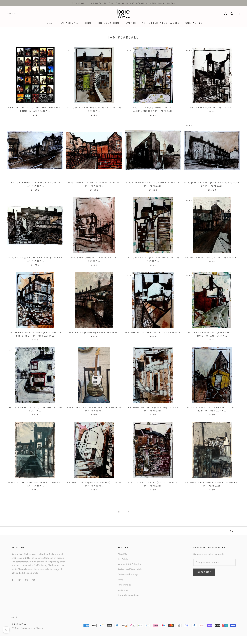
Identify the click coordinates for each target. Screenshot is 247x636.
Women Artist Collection (129, 564)
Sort (234, 530)
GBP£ (10, 13)
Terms (120, 579)
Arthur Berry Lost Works (160, 23)
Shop (88, 23)
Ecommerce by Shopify (32, 628)
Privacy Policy (124, 584)
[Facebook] (12, 580)
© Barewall (18, 624)
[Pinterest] (33, 580)
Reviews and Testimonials (130, 569)
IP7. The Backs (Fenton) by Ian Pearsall (152, 332)
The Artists (123, 559)
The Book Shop (109, 23)
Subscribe (204, 572)
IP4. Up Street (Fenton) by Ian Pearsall (212, 257)
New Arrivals (68, 23)
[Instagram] (26, 580)
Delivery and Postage (128, 574)
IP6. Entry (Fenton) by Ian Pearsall (94, 332)
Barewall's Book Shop (128, 595)
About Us (122, 554)
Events (131, 23)
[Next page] (137, 511)
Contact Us (193, 23)
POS (13, 628)
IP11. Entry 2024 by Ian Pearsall (212, 107)
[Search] (232, 13)
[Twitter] (19, 580)
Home (48, 23)
